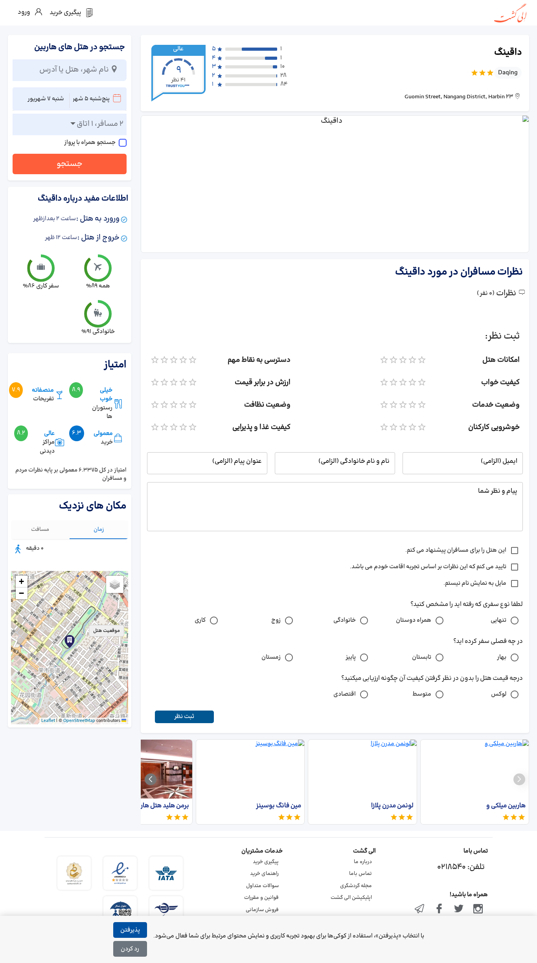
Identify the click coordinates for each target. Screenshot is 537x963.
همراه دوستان (413, 620)
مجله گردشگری (356, 886)
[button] (69, 641)
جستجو (70, 164)
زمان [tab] (99, 529)
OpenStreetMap (79, 720)
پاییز (351, 657)
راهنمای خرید (264, 874)
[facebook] (439, 909)
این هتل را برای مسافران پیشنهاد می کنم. (455, 550)
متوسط (421, 694)
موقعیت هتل (106, 630)
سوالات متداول (262, 886)
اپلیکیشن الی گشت (351, 898)
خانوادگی (344, 620)
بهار (501, 657)
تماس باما (360, 874)
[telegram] (420, 909)
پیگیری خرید (266, 862)
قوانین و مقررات (261, 898)
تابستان (421, 657)
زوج (276, 620)
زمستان (271, 657)
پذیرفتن (130, 930)
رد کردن (130, 949)
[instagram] (478, 909)
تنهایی (498, 620)
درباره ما (363, 862)
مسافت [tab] (40, 529)
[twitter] (458, 909)
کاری (200, 620)
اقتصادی (344, 694)
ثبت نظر (184, 716)
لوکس (498, 694)
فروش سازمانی (262, 910)
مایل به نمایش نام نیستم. (474, 583)
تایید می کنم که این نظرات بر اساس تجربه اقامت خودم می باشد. (428, 566)
